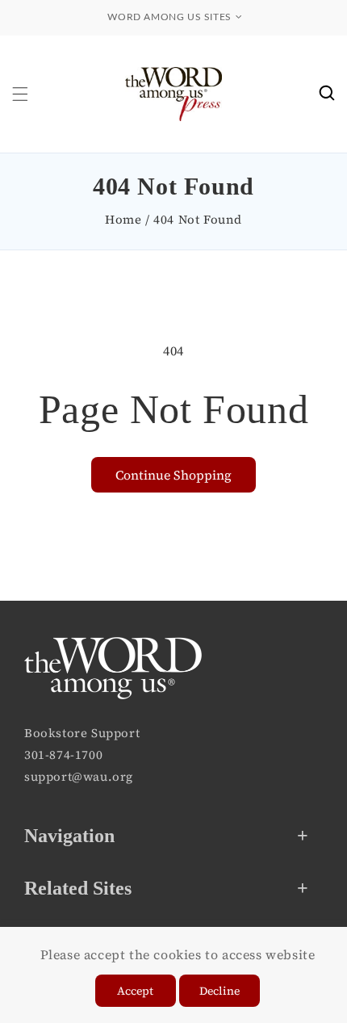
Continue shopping (173, 475)
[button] (20, 94)
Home (123, 219)
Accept (135, 991)
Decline (219, 991)
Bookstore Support (82, 732)
